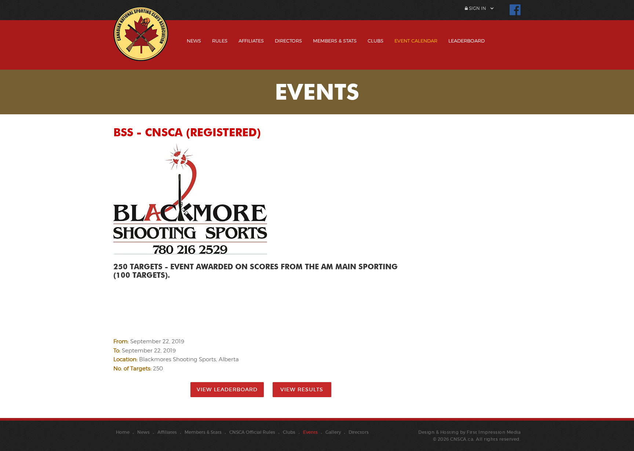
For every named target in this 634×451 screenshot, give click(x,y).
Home (123, 432)
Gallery (333, 432)
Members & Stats (335, 41)
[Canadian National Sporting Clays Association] (140, 39)
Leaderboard (466, 41)
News (194, 41)
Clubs (375, 41)
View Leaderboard (227, 389)
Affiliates (251, 41)
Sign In (477, 8)
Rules (219, 41)
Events (310, 432)
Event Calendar (415, 41)
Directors (288, 41)
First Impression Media (494, 432)
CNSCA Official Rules (252, 432)
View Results (301, 389)
